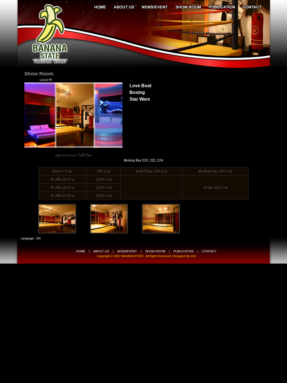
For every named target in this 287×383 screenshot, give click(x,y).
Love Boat (140, 85)
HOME (80, 251)
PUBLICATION (183, 251)
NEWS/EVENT (127, 251)
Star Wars (139, 99)
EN (38, 238)
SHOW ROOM (155, 251)
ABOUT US (101, 251)
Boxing (137, 92)
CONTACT (209, 251)
